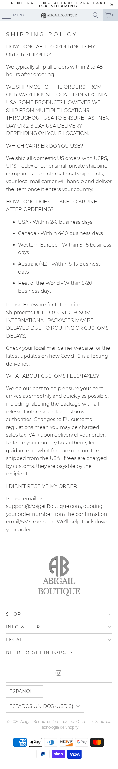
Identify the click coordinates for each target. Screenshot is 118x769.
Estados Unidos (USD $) (41, 706)
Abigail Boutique (35, 721)
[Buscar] (95, 15)
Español (21, 691)
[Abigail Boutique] (59, 15)
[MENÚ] (3, 15)
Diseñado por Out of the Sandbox (81, 721)
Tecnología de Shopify (59, 727)
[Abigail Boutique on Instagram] (58, 673)
